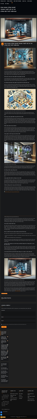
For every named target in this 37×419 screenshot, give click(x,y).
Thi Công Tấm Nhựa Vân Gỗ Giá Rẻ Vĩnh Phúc (4, 372)
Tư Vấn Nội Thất (4, 293)
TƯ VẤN (2, 3)
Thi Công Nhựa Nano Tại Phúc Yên (4, 364)
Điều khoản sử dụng (14, 393)
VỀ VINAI (7, 3)
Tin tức (20, 395)
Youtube (20, 398)
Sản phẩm (21, 393)
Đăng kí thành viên (31, 400)
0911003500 (5, 411)
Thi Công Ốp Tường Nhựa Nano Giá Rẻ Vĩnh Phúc (4, 380)
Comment (3, 310)
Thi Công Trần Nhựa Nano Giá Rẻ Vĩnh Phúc (4, 376)
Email (2, 320)
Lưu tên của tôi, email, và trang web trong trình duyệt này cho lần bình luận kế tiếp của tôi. (14, 324)
